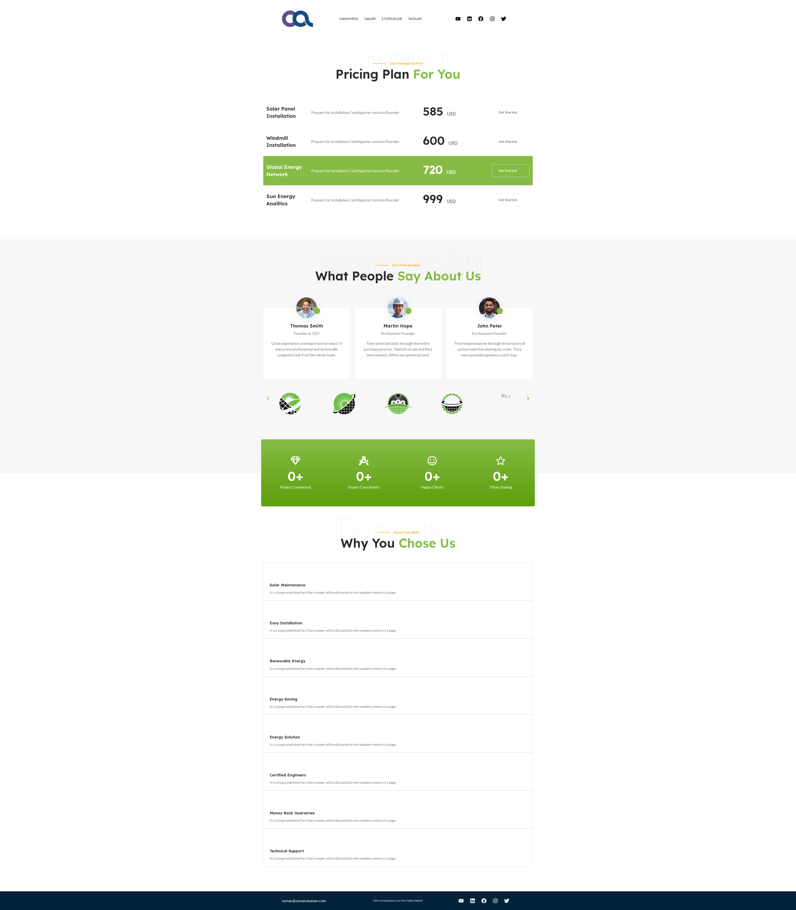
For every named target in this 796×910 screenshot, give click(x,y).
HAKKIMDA (348, 19)
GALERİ (369, 19)
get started (508, 112)
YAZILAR (414, 19)
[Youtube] (458, 18)
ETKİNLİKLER (392, 19)
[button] (268, 398)
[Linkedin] (469, 18)
